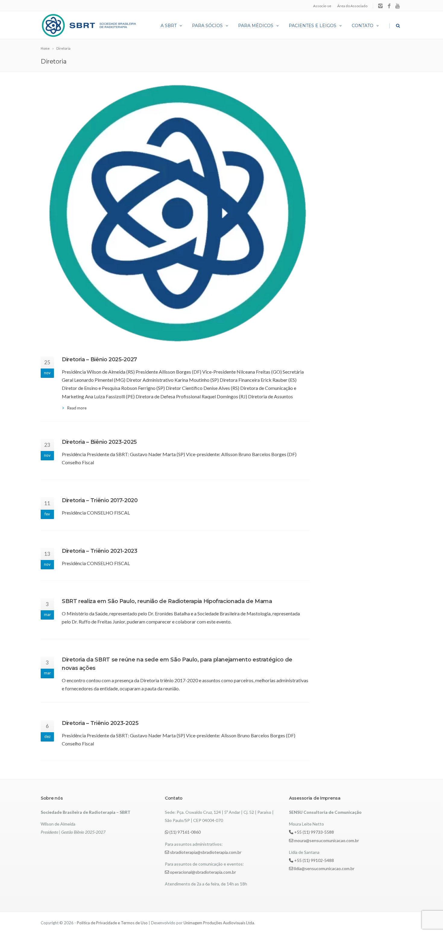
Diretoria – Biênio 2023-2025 (99, 442)
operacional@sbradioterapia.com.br (202, 872)
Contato (362, 25)
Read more (76, 408)
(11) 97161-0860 (184, 832)
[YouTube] (398, 6)
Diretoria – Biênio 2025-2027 (99, 359)
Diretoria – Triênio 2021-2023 (99, 551)
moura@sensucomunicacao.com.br (326, 840)
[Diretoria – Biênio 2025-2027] (175, 214)
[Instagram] (380, 6)
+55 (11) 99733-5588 (313, 832)
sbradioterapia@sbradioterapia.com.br (205, 852)
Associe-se (322, 6)
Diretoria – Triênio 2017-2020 (100, 500)
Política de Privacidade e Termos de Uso (112, 922)
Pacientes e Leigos (312, 25)
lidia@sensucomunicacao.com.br (323, 868)
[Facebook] (389, 6)
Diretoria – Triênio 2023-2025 (100, 723)
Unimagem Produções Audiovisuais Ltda (219, 922)
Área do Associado (352, 6)
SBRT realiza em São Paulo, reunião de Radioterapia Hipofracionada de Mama (167, 601)
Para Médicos (255, 25)
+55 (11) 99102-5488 (313, 860)
